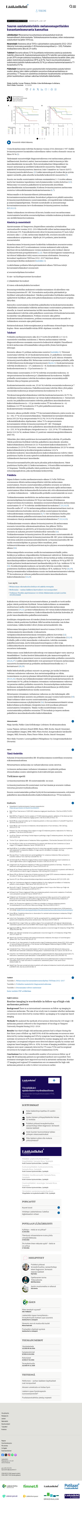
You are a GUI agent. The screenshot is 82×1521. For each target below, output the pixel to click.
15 (67, 505)
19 (71, 569)
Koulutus (4, 1429)
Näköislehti (5, 1421)
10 (12, 208)
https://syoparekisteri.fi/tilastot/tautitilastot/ (24, 808)
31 (11, 679)
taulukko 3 (55, 352)
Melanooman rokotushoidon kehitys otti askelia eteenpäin (32, 587)
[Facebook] (30, 89)
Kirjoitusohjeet (6, 1424)
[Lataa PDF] (55, 89)
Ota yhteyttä (5, 1413)
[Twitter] (38, 89)
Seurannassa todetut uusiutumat (28, 988)
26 (11, 661)
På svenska (5, 1446)
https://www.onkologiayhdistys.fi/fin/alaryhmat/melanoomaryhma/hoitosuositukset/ (45, 910)
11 (14, 208)
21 (23, 610)
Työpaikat (4, 1427)
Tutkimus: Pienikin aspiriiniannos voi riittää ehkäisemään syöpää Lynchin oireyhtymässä (38, 594)
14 (65, 505)
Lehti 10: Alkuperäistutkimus (17, 21)
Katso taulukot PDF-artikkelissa (19, 991)
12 (41, 253)
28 (20, 666)
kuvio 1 (52, 363)
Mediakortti (5, 1416)
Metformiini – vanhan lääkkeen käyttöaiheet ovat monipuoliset (33, 590)
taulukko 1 (40, 261)
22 (64, 635)
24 (70, 637)
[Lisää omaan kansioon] (27, 89)
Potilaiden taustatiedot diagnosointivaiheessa (33, 984)
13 (62, 505)
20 (29, 577)
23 (68, 637)
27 (14, 661)
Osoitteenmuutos (7, 1443)
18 (68, 569)
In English (4, 1448)
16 (57, 532)
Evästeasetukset (7, 1451)
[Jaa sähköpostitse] (46, 90)
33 (73, 697)
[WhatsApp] (34, 89)
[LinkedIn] (42, 89)
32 (14, 679)
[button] (37, 138)
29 (23, 666)
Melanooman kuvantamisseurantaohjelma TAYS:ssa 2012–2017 (40, 981)
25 (9, 661)
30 (9, 679)
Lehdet (4, 1419)
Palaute (4, 1441)
